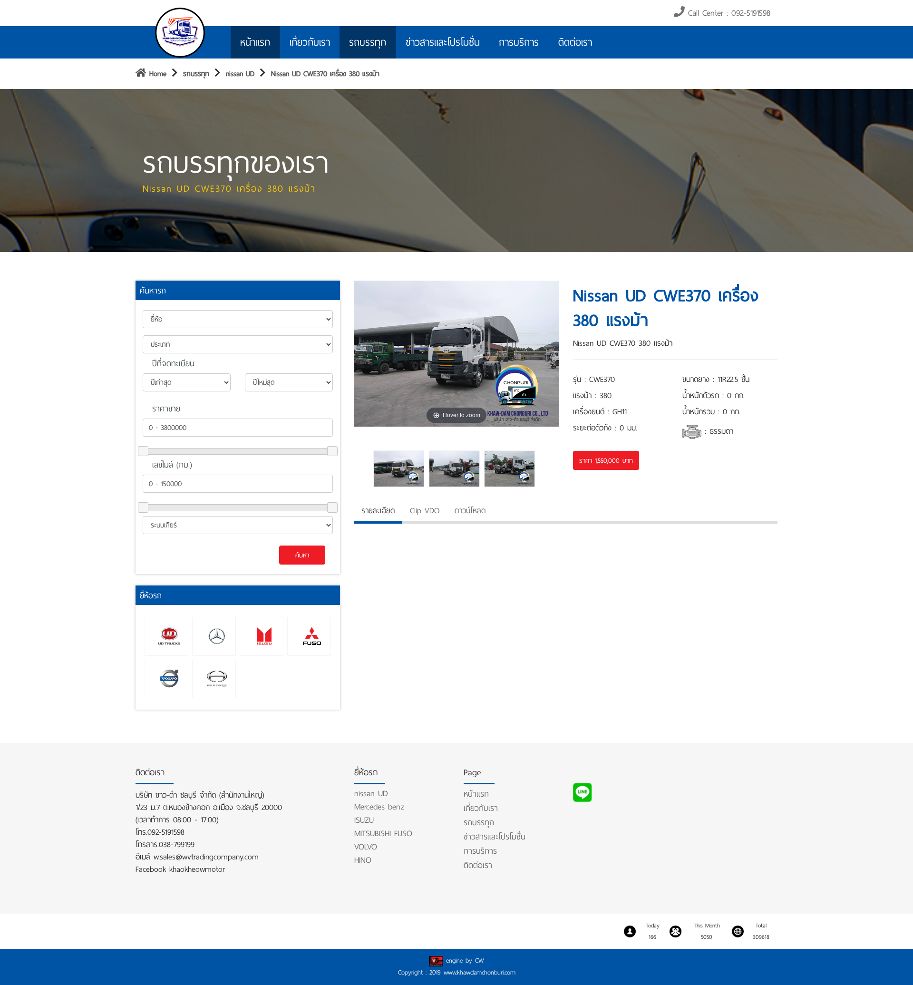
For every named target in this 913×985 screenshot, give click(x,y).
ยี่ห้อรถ (151, 595)
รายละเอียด (378, 510)
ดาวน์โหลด (470, 510)
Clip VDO (424, 510)
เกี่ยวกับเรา (310, 42)
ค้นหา (302, 555)
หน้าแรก (255, 42)
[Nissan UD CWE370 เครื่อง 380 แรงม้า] (401, 468)
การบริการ (519, 42)
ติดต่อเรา (575, 42)
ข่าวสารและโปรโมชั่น (443, 42)
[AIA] (181, 31)
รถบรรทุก (367, 42)
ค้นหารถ (153, 290)
